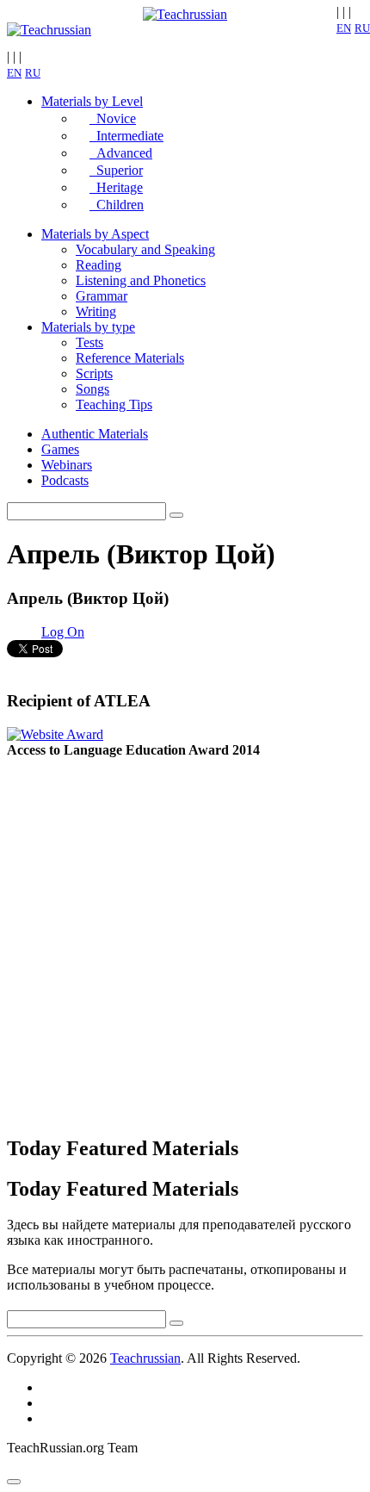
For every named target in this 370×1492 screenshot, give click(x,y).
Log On (62, 632)
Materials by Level (92, 101)
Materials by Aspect (95, 234)
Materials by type (88, 327)
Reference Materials (130, 358)
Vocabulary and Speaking (145, 249)
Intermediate (126, 135)
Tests (89, 342)
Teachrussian (145, 1358)
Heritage (116, 187)
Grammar (101, 296)
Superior (116, 170)
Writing (96, 311)
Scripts (94, 373)
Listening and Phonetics (141, 280)
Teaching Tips (114, 404)
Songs (92, 389)
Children (116, 204)
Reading (98, 265)
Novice (112, 118)
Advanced (120, 153)
